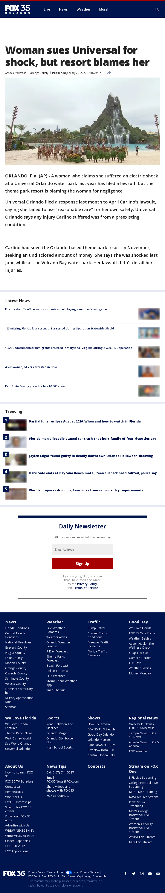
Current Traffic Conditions (98, 635)
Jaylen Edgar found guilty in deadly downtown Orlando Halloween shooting (91, 456)
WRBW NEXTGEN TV (19, 830)
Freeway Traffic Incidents (98, 644)
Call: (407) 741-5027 (60, 772)
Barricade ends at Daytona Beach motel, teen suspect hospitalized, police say (93, 473)
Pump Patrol (96, 628)
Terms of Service (85, 588)
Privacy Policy (87, 584)
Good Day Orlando (101, 734)
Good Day (138, 621)
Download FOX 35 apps (18, 818)
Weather (54, 621)
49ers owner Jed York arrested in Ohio (31, 367)
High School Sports (59, 747)
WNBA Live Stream (142, 837)
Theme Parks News (18, 733)
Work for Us (13, 797)
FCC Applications (16, 851)
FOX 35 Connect (57, 796)
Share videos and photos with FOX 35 (60, 788)
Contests (96, 766)
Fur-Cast (135, 663)
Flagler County (15, 653)
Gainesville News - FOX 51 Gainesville (141, 726)
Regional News (143, 718)
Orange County (39, 73)
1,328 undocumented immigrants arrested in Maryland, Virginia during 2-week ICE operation (68, 348)
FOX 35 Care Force (142, 633)
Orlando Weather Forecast (58, 644)
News (10, 621)
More (103, 9)
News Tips (56, 766)
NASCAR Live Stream (143, 797)
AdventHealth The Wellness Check (141, 645)
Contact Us (13, 786)
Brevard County (16, 647)
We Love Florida (140, 628)
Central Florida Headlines (15, 635)
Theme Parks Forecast (55, 658)
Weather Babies (140, 638)
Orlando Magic (56, 733)
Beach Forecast (57, 665)
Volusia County (15, 684)
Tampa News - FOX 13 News (142, 735)
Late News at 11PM (101, 745)
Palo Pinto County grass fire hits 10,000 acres (35, 386)
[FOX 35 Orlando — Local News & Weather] (19, 9)
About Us (14, 766)
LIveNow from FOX (101, 750)
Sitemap (11, 707)
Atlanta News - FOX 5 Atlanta (144, 744)
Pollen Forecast (57, 671)
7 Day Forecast (57, 651)
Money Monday (140, 673)
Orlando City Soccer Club (60, 740)
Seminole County (17, 678)
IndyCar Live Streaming (137, 804)
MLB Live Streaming (143, 792)
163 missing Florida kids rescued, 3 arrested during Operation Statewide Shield (59, 328)
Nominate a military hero (19, 691)
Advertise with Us (17, 825)
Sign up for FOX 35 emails (18, 809)
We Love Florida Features (16, 726)
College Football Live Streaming (143, 785)
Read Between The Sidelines (59, 726)
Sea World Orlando (18, 743)
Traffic (94, 621)
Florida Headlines (17, 628)
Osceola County (16, 673)
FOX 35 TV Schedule (102, 729)
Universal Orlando (17, 749)
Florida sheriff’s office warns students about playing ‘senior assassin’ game (56, 309)
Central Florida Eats (101, 755)
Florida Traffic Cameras (97, 653)
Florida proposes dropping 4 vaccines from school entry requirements (86, 490)
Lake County (14, 658)
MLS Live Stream (141, 842)
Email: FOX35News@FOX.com (62, 779)
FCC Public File (15, 846)
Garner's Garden (140, 658)
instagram (141, 873)
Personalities (14, 792)
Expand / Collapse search (157, 9)
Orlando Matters (99, 740)
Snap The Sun (56, 690)
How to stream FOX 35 (19, 774)
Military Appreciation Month (19, 700)
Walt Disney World (18, 738)
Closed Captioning (17, 841)
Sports (52, 718)
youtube (150, 873)
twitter (133, 873)
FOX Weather (55, 676)
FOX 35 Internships (18, 802)
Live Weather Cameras (55, 630)
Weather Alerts (56, 637)
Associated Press (15, 73)
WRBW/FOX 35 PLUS (19, 836)
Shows (94, 718)
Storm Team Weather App (61, 683)
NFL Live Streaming (142, 777)
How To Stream (99, 724)
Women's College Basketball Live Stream (141, 828)
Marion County (15, 663)
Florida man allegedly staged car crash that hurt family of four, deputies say (92, 438)
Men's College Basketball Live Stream (139, 815)
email (158, 873)
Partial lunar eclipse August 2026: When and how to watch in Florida (85, 421)
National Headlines (18, 642)
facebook (125, 873)
